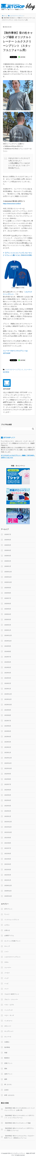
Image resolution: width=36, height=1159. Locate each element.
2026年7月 (7, 534)
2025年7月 (7, 598)
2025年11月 (8, 577)
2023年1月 (7, 752)
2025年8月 (7, 593)
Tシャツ (6, 914)
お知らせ (7, 930)
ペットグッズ (8, 1010)
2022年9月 (7, 773)
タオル (6, 962)
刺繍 (5, 1052)
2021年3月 (7, 869)
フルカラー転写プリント (11, 994)
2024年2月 (7, 683)
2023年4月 (7, 736)
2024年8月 (7, 651)
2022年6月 (7, 790)
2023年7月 (7, 720)
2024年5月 (7, 667)
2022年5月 (7, 795)
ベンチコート (8, 1020)
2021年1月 (7, 880)
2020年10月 (8, 896)
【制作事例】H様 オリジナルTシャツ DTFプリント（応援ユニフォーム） (19, 1129)
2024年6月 (7, 662)
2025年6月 (7, 603)
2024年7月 (7, 657)
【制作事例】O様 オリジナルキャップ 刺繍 (17, 1123)
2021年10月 (8, 832)
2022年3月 (7, 805)
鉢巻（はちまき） (9, 1095)
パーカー (7, 973)
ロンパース (7, 1036)
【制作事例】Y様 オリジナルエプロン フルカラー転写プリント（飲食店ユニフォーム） (19, 1137)
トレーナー (28, 369)
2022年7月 (7, 784)
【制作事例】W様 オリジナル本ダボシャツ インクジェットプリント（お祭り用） (19, 1109)
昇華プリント (8, 1063)
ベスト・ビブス (9, 1004)
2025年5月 (7, 609)
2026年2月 (7, 561)
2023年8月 (7, 715)
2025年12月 (8, 571)
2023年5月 (7, 731)
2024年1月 (7, 688)
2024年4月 (7, 672)
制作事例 (6, 372)
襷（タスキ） (8, 1084)
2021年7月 (7, 848)
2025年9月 (7, 587)
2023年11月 (8, 699)
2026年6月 (7, 539)
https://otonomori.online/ (12, 203)
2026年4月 (7, 550)
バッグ (6, 978)
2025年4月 (7, 614)
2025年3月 (7, 619)
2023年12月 (8, 694)
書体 (5, 1068)
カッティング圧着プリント (12, 941)
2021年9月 (7, 837)
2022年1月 (7, 816)
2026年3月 (7, 555)
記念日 (6, 1090)
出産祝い (7, 1042)
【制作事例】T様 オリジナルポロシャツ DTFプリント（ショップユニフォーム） (19, 1116)
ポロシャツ (7, 1026)
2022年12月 (8, 758)
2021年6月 (7, 853)
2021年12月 (8, 821)
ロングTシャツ (8, 1031)
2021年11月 (8, 827)
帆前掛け (7, 1058)
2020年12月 (8, 885)
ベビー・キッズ (9, 1015)
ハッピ (6, 983)
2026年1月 (7, 566)
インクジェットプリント (11, 919)
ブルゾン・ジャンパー (11, 999)
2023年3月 (7, 742)
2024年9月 (7, 646)
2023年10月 (8, 704)
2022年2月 (7, 811)
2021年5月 (7, 859)
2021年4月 (7, 864)
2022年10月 (8, 768)
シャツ (6, 951)
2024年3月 (7, 678)
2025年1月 (7, 630)
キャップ (7, 946)
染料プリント (8, 1074)
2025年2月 (7, 625)
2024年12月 (8, 635)
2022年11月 (8, 763)
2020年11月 (8, 891)
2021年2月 (7, 875)
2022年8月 (7, 779)
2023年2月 (7, 747)
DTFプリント (8, 909)
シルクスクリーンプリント (14, 369)
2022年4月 (7, 800)
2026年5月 (7, 545)
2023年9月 (7, 710)
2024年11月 (8, 641)
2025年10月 (8, 582)
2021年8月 (7, 843)
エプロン (7, 925)
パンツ (6, 989)
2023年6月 (7, 726)
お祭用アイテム (9, 935)
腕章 (5, 1079)
